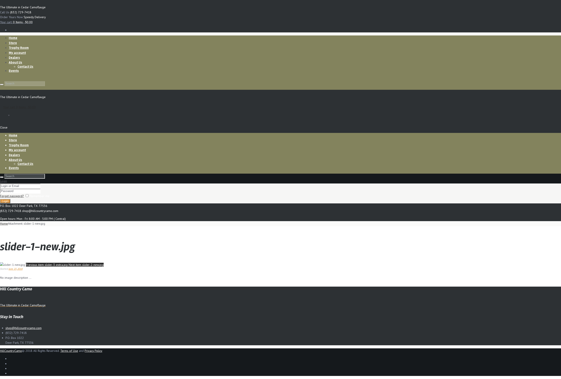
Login (3, 181)
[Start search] (2, 84)
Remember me (40, 196)
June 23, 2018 (16, 268)
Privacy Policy (93, 351)
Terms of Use (69, 351)
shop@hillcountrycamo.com (23, 328)
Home (4, 224)
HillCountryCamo (11, 351)
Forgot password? (12, 196)
